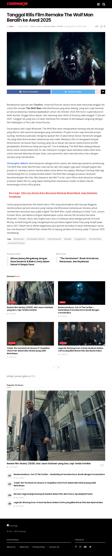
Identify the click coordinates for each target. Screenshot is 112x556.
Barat (33, 26)
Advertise (24, 547)
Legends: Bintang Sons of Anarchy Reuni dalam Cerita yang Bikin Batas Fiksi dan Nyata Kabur (80, 349)
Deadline (38, 104)
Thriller (60, 26)
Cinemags (22, 531)
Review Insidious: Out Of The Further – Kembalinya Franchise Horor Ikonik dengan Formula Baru (78, 310)
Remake (67, 239)
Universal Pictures (16, 243)
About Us (11, 547)
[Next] (58, 367)
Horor (40, 26)
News (53, 26)
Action (12, 302)
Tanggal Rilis (80, 239)
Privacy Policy (39, 547)
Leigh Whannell (54, 239)
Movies (47, 26)
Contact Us (54, 547)
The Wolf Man (95, 239)
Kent (11, 26)
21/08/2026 (12, 314)
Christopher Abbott (36, 239)
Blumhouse (19, 239)
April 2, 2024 (23, 26)
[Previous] (53, 367)
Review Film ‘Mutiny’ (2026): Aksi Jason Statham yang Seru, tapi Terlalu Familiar (30, 308)
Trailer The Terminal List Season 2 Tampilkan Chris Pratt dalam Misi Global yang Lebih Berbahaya (28, 351)
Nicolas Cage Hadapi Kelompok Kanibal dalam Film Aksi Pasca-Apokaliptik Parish (53, 494)
